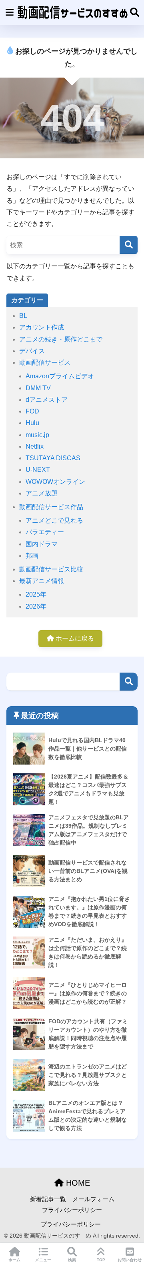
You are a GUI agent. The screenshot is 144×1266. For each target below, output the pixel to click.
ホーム (14, 1260)
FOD (32, 411)
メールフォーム (93, 1199)
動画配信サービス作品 (51, 506)
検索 (129, 682)
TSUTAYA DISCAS (53, 458)
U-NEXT (38, 469)
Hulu (32, 422)
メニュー (43, 1260)
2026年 (36, 606)
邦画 (32, 555)
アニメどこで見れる (54, 520)
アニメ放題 (42, 493)
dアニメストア (47, 399)
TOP (101, 1260)
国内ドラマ (42, 544)
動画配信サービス (44, 362)
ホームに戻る (74, 638)
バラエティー (45, 532)
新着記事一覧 (48, 1199)
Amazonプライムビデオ (60, 376)
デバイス (32, 350)
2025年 (36, 594)
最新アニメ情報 (41, 580)
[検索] (129, 245)
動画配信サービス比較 (51, 569)
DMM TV (38, 388)
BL (23, 315)
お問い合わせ (130, 1260)
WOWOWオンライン (55, 481)
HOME (77, 1182)
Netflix (35, 446)
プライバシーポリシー (72, 1210)
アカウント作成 (41, 327)
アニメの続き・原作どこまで (60, 339)
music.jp (37, 434)
